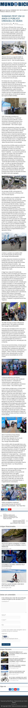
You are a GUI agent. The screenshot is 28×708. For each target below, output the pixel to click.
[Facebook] (10, 689)
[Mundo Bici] (14, 4)
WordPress (10, 701)
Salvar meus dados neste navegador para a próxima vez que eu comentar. (14, 630)
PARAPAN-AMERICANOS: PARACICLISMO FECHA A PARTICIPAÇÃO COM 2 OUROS (17, 521)
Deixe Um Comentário (8, 24)
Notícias (8, 10)
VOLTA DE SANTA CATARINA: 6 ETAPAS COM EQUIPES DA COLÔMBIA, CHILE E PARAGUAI (14, 545)
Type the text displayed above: (10, 638)
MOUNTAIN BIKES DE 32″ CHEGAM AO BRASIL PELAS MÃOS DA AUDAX (18, 653)
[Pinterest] (15, 689)
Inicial (3, 10)
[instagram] (18, 689)
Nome (4, 615)
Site (3, 625)
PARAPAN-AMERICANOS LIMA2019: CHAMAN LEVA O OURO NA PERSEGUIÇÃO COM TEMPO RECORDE (10, 516)
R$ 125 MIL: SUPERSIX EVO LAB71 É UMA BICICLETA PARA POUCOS (18, 678)
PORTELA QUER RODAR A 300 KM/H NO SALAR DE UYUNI (13, 584)
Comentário (5, 601)
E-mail (4, 620)
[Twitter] (12, 689)
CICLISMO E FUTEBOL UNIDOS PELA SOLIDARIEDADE (17, 666)
